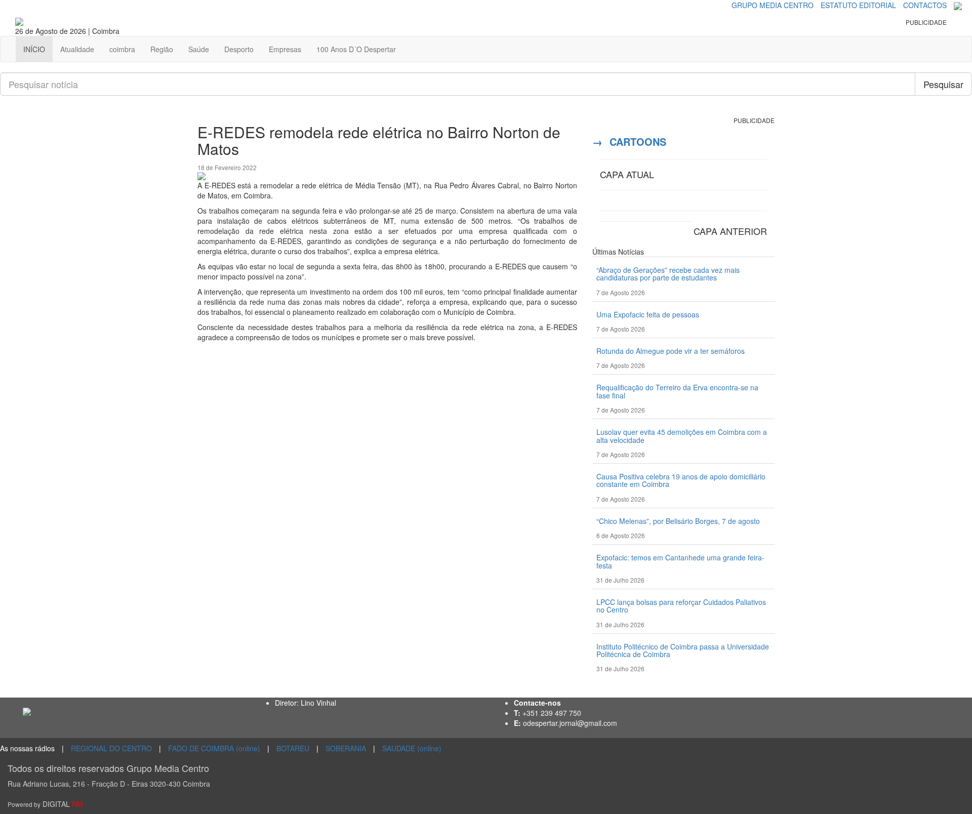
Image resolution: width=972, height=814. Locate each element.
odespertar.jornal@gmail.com (570, 723)
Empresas (285, 49)
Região (161, 49)
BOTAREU (292, 748)
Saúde (198, 49)
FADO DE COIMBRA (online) (214, 748)
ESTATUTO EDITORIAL (858, 5)
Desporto (239, 49)
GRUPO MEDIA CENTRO (773, 5)
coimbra (122, 49)
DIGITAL (45, 804)
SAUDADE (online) (411, 748)
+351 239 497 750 (551, 713)
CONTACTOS (925, 5)
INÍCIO (34, 49)
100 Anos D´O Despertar (356, 49)
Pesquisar (943, 84)
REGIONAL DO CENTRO (111, 748)
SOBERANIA (346, 748)
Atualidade (77, 49)
